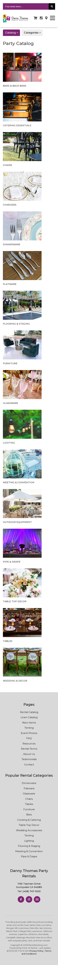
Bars (29, 814)
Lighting (29, 840)
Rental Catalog (29, 712)
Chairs (29, 798)
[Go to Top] (53, 960)
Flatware (29, 788)
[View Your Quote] (35, 18)
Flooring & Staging (29, 845)
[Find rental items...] (52, 6)
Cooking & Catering (29, 819)
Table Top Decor (29, 824)
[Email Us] (37, 899)
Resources (29, 743)
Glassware (29, 793)
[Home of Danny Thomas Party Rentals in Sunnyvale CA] (15, 19)
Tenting (29, 727)
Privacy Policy (36, 951)
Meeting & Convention (29, 851)
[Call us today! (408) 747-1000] (41, 18)
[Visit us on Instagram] (29, 899)
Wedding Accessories (29, 830)
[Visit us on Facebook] (21, 899)
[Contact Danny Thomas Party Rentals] (46, 18)
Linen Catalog (29, 717)
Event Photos (29, 733)
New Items (29, 722)
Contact (29, 764)
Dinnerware (29, 783)
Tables (29, 804)
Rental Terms (29, 748)
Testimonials (29, 759)
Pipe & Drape (29, 856)
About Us (29, 754)
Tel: (29, 891)
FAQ (29, 738)
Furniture (29, 809)
